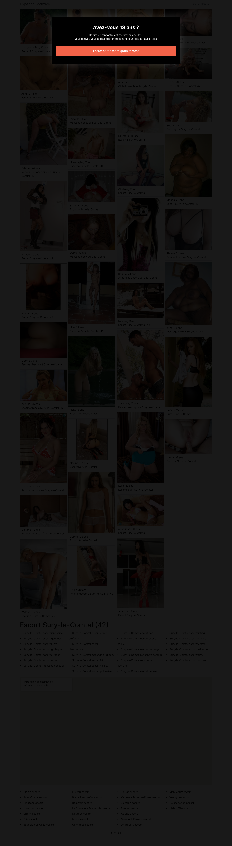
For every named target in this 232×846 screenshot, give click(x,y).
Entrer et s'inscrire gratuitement (116, 51)
